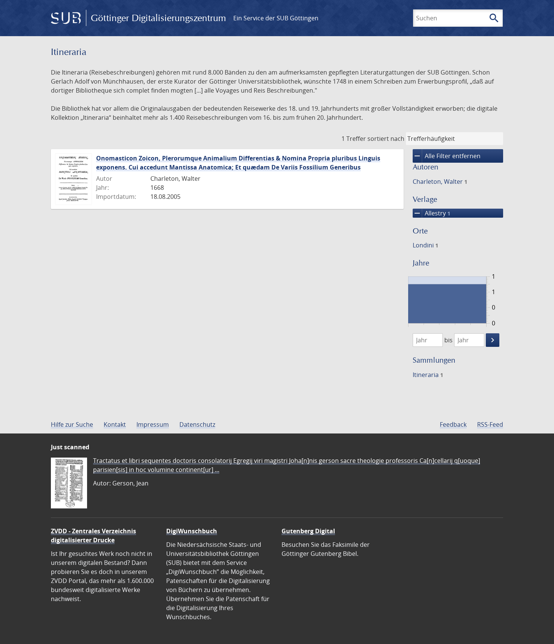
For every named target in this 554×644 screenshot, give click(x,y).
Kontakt (115, 424)
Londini (425, 245)
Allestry (431, 213)
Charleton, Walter (440, 181)
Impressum (152, 424)
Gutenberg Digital (308, 531)
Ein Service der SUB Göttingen (275, 18)
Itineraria (428, 375)
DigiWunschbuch (191, 531)
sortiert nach (385, 138)
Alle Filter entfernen (447, 155)
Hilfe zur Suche (72, 424)
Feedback (453, 424)
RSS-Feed (490, 424)
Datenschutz (197, 424)
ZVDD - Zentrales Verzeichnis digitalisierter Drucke (93, 535)
